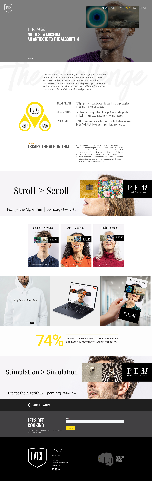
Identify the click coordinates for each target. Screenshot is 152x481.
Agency (104, 8)
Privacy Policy (56, 465)
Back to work (41, 405)
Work (128, 8)
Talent (112, 8)
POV (134, 8)
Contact (143, 8)
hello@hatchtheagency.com (60, 462)
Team (120, 8)
